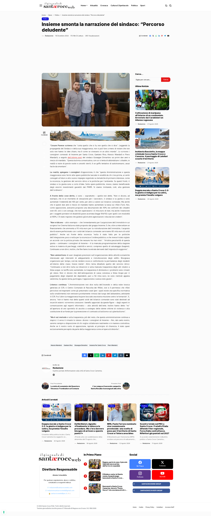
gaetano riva (68, 345)
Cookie (141, 507)
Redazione (49, 36)
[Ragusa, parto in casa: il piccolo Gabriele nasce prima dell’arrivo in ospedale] (95, 464)
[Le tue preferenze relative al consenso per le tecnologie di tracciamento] (4, 512)
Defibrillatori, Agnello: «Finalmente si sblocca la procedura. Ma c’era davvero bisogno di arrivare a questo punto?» (89, 429)
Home (44, 15)
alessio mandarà (56, 345)
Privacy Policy (150, 507)
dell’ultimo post (75, 157)
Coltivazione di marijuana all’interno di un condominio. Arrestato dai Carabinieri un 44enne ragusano (149, 116)
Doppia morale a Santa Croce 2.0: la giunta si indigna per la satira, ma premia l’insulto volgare (152, 192)
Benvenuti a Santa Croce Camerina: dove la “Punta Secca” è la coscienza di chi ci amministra (114, 489)
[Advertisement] (105, 53)
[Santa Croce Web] (59, 5)
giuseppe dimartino (81, 345)
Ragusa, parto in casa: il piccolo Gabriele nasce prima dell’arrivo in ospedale (115, 464)
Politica (57, 15)
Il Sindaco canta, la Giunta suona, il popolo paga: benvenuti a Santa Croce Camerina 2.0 (113, 477)
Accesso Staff (169, 507)
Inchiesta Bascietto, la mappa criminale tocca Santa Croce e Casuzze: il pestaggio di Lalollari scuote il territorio (151, 155)
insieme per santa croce (98, 345)
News (50, 15)
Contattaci (159, 507)
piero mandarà (112, 345)
